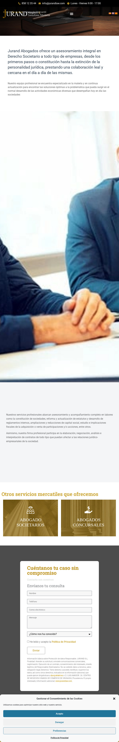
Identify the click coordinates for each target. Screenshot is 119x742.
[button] (114, 698)
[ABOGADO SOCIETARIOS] (30, 510)
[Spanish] (109, 13)
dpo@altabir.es (57, 675)
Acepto (59, 713)
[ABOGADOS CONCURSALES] (88, 510)
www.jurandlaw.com (63, 681)
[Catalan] (116, 13)
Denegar (59, 722)
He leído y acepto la (53, 641)
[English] (113, 13)
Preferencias (59, 730)
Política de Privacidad (59, 738)
